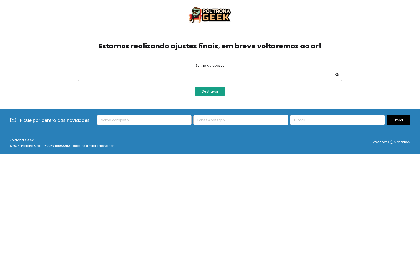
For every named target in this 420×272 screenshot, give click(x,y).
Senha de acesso (210, 65)
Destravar (210, 91)
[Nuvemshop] (391, 143)
